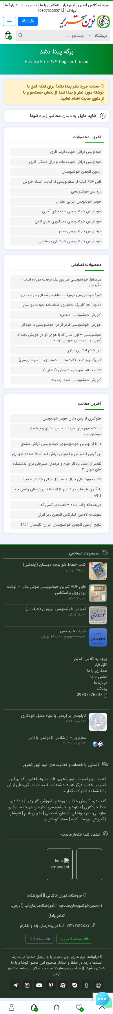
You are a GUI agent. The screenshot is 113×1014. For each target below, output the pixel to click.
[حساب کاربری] (11, 1007)
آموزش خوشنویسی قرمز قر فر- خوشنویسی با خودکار (61, 325)
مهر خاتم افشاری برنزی (83, 350)
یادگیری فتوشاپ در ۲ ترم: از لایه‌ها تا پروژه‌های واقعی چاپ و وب (56, 492)
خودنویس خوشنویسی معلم (80, 231)
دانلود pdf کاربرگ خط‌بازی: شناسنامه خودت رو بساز (62, 305)
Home (30, 62)
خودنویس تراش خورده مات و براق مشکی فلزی (65, 162)
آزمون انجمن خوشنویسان (81, 172)
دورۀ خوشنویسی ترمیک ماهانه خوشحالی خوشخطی (61, 295)
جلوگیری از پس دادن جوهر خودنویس (72, 419)
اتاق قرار (69, 5)
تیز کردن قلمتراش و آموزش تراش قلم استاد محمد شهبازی (56, 454)
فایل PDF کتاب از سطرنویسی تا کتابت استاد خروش (62, 182)
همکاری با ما (49, 5)
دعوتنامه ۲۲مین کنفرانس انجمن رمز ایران (69, 515)
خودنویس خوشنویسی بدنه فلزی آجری (71, 211)
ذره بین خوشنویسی (86, 192)
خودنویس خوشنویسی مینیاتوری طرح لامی (68, 221)
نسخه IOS (38, 939)
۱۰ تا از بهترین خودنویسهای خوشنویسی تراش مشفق (61, 444)
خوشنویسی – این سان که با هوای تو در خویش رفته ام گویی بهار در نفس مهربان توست (59, 337)
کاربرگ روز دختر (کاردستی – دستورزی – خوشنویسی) (60, 360)
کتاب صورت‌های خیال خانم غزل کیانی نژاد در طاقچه (62, 479)
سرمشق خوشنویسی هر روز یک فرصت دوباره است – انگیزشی (60, 282)
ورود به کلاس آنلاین (93, 5)
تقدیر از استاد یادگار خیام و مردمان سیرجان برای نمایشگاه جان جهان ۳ (57, 466)
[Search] (21, 35)
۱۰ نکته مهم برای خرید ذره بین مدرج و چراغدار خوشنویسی (65, 431)
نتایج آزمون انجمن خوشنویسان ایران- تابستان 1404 (60, 525)
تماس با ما (29, 5)
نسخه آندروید (72, 939)
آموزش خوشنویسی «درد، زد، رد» (76, 380)
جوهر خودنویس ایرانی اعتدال (78, 202)
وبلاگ (71, 11)
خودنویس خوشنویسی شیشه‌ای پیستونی (70, 241)
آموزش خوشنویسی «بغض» (80, 315)
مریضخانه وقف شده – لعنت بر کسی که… (69, 505)
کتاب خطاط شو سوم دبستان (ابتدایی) (72, 370)
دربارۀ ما (11, 5)
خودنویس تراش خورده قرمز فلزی (75, 152)
